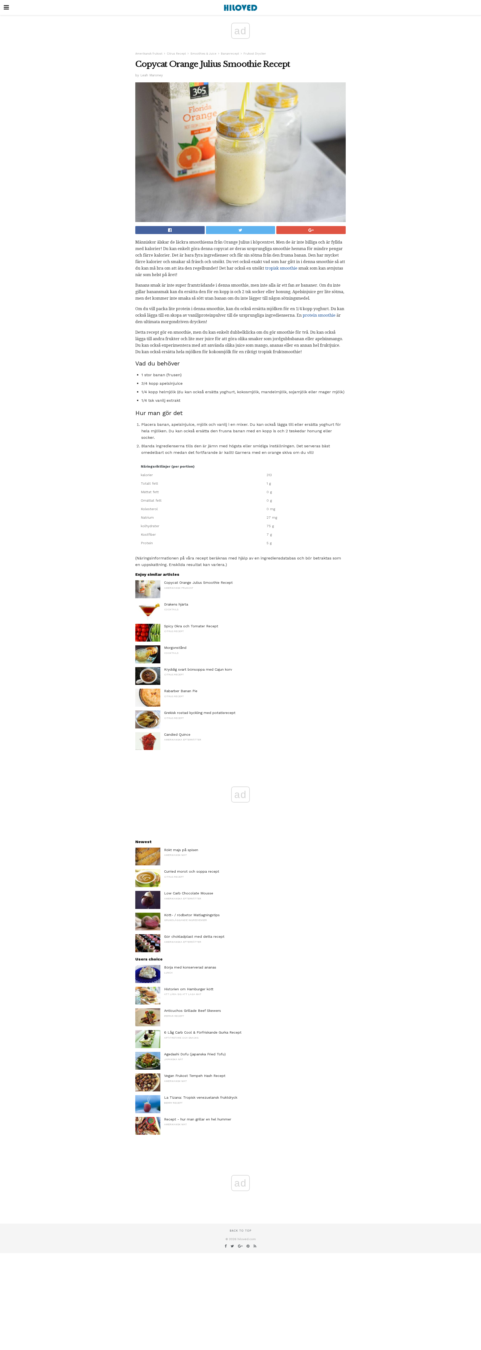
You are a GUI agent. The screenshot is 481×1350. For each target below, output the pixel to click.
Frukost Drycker (255, 53)
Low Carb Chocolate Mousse (188, 893)
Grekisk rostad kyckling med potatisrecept (199, 713)
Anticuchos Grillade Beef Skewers (192, 1011)
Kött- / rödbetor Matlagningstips (192, 915)
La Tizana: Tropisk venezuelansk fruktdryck (200, 1097)
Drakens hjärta (176, 604)
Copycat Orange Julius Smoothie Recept (198, 583)
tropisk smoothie (281, 268)
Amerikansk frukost (148, 53)
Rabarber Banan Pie (180, 691)
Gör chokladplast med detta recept (194, 936)
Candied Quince (177, 734)
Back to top (240, 1230)
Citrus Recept (176, 53)
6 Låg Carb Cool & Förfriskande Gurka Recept (203, 1032)
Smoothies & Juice (203, 53)
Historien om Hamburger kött (188, 989)
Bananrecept (230, 53)
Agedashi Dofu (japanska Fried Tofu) (195, 1054)
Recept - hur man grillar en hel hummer (197, 1119)
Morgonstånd (175, 648)
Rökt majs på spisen (181, 850)
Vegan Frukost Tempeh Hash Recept (194, 1076)
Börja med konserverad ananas (190, 967)
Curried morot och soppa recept (191, 871)
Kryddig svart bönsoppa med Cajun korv (198, 669)
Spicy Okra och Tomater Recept (191, 626)
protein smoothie (319, 315)
